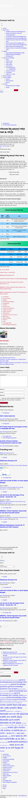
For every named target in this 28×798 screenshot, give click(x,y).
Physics (5, 319)
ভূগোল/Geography (10, 67)
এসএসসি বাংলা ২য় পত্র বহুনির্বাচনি (9, 725)
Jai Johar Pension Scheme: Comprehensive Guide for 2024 (10, 442)
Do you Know (6, 298)
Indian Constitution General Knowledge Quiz (14, 34)
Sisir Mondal (3, 146)
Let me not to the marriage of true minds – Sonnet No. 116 (12, 496)
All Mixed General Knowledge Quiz (15, 31)
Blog (4, 788)
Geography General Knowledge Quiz (16, 38)
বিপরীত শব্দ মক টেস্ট (17, 738)
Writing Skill (9, 56)
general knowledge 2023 (17, 682)
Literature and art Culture (10, 315)
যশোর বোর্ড (1, 745)
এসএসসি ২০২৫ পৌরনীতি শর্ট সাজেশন (19, 725)
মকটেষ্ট (10, 741)
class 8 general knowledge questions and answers (9, 680)
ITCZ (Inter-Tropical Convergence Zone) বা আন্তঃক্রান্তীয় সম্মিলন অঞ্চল (13, 427)
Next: (13, 363)
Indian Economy (7, 310)
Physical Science (10, 71)
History (5, 305)
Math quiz (6, 316)
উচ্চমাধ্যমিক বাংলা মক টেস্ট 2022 (12, 713)
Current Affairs (7, 77)
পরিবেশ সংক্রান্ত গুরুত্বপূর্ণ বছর (7, 416)
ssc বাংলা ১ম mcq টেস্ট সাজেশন (7, 702)
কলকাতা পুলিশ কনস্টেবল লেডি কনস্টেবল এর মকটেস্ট (12, 729)
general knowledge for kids (5, 684)
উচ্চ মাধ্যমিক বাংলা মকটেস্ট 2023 (14, 715)
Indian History (7, 311)
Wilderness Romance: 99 (7, 275)
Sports (8, 82)
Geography (6, 123)
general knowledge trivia (16, 697)
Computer (9, 72)
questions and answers (12, 701)
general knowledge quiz (18, 691)
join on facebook (4, 269)
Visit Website (4, 357)
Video (1, 92)
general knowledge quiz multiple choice (11, 694)
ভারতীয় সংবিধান (9, 63)
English (5, 51)
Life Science (9, 66)
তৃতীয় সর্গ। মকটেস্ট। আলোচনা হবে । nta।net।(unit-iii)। (13, 733)
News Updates (7, 76)
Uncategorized (7, 323)
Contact (5, 84)
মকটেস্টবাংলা (22, 741)
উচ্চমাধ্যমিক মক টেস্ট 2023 (10, 722)
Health (5, 786)
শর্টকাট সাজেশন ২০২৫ (6, 745)
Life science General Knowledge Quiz (16, 44)
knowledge (5, 701)
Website (2, 395)
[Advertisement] (14, 107)
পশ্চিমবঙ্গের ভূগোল (12, 69)
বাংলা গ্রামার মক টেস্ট (19, 735)
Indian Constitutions (8, 308)
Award (8, 79)
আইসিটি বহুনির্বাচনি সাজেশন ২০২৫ (10, 711)
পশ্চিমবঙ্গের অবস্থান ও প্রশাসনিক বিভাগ (7, 272)
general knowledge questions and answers (11, 687)
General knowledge (8, 58)
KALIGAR (6, 5)
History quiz (6, 306)
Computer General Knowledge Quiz (16, 36)
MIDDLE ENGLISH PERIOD (13, 54)
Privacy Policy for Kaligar (13, 85)
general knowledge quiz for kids (7, 693)
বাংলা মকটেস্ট (5, 738)
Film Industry (9, 81)
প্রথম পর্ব (10, 736)
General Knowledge (8, 301)
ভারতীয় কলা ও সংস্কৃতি (10, 74)
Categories (2, 565)
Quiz (4, 321)
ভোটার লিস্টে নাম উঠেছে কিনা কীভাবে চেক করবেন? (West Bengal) (13, 279)
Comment (3, 375)
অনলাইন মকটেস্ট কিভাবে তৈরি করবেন (13, 704)
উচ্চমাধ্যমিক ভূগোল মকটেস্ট (10, 719)
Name (2, 389)
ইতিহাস (7, 59)
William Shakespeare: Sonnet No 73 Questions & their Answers (12, 526)
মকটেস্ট (15, 741)
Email (2, 392)
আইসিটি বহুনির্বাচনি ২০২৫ (18, 711)
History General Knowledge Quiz (15, 43)
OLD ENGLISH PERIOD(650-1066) (15, 53)
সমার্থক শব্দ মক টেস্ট (16, 744)
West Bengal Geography (10, 125)
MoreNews (22, 795)
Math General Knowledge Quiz (14, 46)
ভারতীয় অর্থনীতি (9, 64)
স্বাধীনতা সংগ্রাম (9, 61)
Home (4, 28)
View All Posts (11, 357)
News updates (7, 318)
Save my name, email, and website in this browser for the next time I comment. (12, 399)
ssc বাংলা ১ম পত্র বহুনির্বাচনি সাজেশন (17, 702)
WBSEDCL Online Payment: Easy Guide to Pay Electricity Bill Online (13, 512)
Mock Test (6, 30)
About (7, 87)
